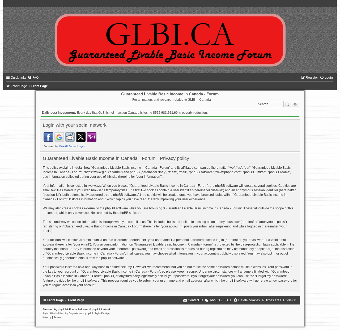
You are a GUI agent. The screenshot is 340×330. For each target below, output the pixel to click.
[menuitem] (33, 77)
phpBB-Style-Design (97, 313)
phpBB (62, 309)
